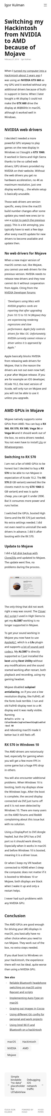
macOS (11, 1041)
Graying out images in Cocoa (27, 1008)
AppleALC (10, 642)
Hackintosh (29, 1041)
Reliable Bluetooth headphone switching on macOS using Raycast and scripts (28, 987)
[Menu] (45, 5)
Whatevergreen (14, 447)
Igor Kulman (14, 5)
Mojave (11, 1055)
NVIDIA (11, 1048)
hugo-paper (41, 1111)
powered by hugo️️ (27, 1111)
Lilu (41, 442)
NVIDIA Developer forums (20, 292)
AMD (25, 1048)
